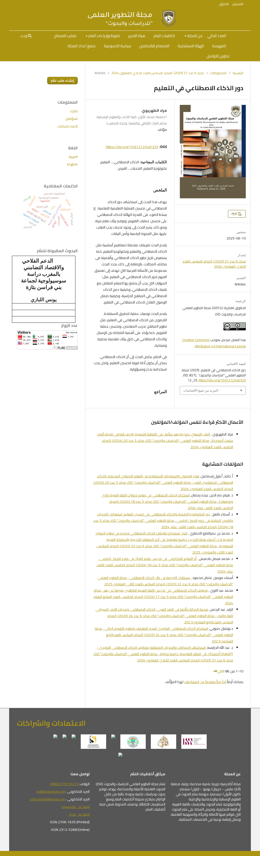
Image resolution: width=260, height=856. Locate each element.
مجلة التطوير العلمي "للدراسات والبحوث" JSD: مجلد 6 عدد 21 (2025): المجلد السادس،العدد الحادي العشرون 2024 (163, 657)
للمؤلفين (71, 119)
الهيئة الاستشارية (191, 46)
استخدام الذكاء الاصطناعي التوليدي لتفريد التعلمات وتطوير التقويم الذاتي (156, 628)
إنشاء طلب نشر (62, 80)
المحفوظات (218, 72)
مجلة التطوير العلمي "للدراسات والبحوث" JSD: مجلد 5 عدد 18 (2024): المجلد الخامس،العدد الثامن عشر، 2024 (171, 504)
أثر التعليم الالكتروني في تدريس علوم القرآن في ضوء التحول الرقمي (148, 558)
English (72, 164)
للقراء (74, 111)
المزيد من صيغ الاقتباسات (200, 390)
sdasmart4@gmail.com (47, 799)
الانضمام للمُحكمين (154, 46)
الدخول (224, 4)
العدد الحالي (216, 35)
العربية (73, 156)
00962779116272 (64, 784)
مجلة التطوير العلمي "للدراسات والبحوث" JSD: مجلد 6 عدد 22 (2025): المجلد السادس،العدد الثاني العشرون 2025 (165, 580)
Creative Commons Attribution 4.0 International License (214, 343)
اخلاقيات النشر (164, 35)
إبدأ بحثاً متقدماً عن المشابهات (205, 682)
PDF (235, 214)
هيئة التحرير (136, 35)
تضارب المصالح (65, 35)
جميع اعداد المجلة (81, 46)
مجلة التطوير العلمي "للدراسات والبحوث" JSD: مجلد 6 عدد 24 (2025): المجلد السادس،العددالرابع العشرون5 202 (170, 618)
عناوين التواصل (218, 56)
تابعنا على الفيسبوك (75, 806)
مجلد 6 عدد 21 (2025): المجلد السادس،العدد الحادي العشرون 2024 (157, 72)
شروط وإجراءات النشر (104, 35)
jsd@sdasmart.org (51, 791)
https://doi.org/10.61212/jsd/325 (132, 146)
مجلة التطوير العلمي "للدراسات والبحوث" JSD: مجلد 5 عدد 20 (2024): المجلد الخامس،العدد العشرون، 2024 (167, 443)
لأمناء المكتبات (67, 126)
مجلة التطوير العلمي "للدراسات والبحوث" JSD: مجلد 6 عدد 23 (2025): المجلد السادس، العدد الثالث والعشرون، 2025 (164, 549)
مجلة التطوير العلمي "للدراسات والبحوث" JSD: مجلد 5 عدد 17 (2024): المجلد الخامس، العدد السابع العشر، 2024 (163, 596)
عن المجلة (194, 35)
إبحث (24, 36)
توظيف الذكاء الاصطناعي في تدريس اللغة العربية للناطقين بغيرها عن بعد (155, 590)
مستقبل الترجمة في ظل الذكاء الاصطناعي (159, 577)
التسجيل (237, 4)
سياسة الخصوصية (117, 46)
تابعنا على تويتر (79, 814)
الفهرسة (219, 46)
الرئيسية (238, 72)
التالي (220, 671)
